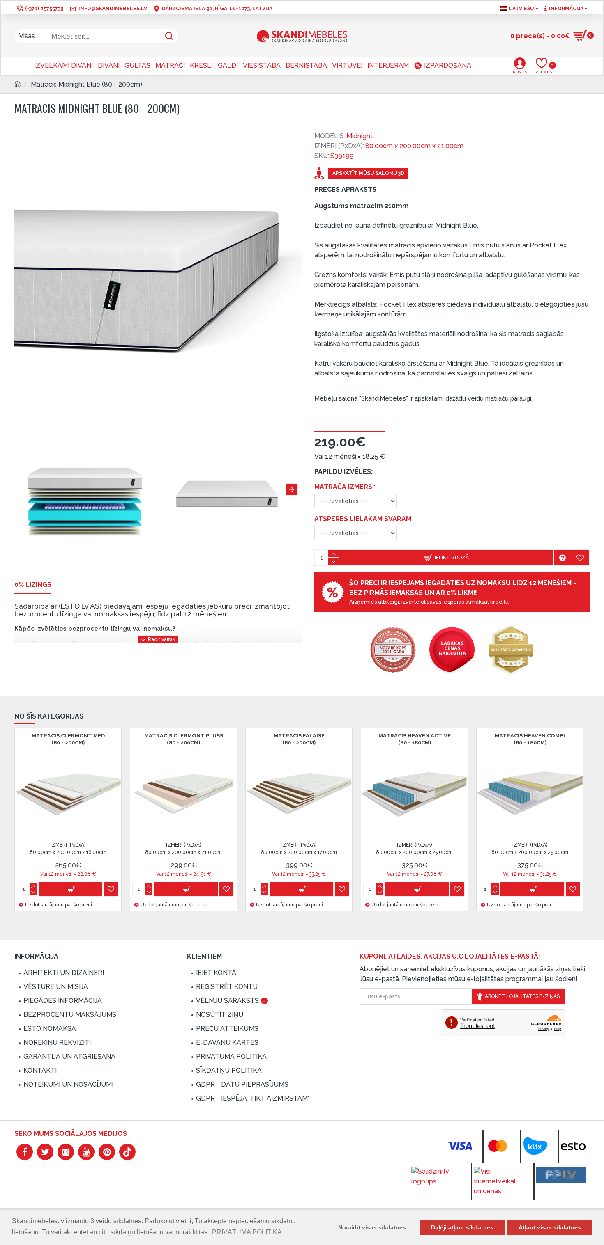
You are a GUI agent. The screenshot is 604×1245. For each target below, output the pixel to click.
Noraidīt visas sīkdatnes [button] (372, 1227)
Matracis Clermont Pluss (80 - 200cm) (183, 739)
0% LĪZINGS (32, 584)
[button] (20, 489)
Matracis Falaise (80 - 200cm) (299, 739)
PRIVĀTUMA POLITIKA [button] (247, 1232)
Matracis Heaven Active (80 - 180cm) (414, 739)
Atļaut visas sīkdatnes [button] (550, 1227)
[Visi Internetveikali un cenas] (498, 1181)
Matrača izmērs (343, 487)
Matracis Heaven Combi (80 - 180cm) (530, 739)
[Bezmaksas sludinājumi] (561, 1175)
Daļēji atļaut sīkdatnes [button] (462, 1227)
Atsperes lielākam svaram (362, 519)
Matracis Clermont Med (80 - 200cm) (68, 739)
